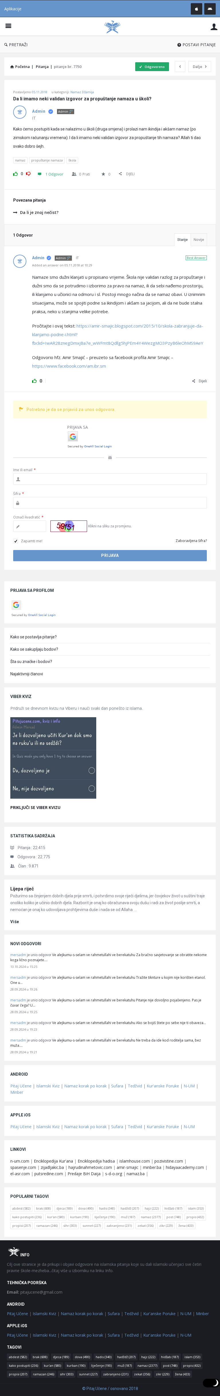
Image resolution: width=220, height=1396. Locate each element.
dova (85, 1208)
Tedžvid (135, 1086)
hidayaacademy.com (185, 1167)
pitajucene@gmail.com (34, 1292)
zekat (146, 1225)
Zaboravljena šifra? (191, 540)
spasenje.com (23, 1167)
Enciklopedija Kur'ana (53, 1161)
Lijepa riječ (22, 889)
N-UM (189, 1086)
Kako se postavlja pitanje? (33, 637)
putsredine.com (48, 1173)
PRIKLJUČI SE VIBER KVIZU (35, 807)
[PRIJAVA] (214, 26)
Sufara (117, 1086)
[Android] (210, 9)
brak (43, 1208)
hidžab (173, 1208)
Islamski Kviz (48, 1086)
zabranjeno (119, 1225)
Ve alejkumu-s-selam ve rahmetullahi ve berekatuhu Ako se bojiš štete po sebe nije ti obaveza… (129, 1022)
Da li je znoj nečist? (39, 212)
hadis (107, 1208)
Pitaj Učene (21, 1086)
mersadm (18, 954)
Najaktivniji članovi (26, 674)
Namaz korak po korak (85, 1086)
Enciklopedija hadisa (96, 1161)
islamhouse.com (134, 1161)
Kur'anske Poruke (163, 1086)
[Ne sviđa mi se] (28, 173)
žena (185, 1225)
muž (128, 1217)
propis (195, 1217)
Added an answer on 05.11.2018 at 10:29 (62, 265)
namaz (20, 160)
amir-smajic (127, 1167)
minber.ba (152, 1167)
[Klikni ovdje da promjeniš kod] (68, 526)
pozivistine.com (168, 1161)
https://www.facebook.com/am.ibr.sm (69, 366)
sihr (70, 1225)
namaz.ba (136, 1173)
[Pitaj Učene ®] (115, 26)
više (14, 921)
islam (196, 1208)
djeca (64, 1208)
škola (72, 160)
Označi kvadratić (28, 517)
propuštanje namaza (47, 160)
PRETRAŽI (18, 44)
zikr (166, 1225)
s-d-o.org (113, 1173)
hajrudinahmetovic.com (90, 1167)
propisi (21, 1225)
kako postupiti (27, 1217)
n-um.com (19, 1161)
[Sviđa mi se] (15, 173)
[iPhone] (196, 9)
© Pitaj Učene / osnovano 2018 (110, 1388)
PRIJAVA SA (77, 427)
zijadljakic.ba (52, 1167)
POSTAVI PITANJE (199, 44)
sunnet (91, 1225)
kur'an (55, 1217)
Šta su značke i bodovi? (31, 661)
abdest (21, 1208)
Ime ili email (24, 469)
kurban (79, 1217)
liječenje (105, 1217)
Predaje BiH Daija (84, 1173)
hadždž (130, 1208)
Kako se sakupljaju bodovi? (34, 649)
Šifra (18, 493)
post (173, 1217)
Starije (182, 239)
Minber (16, 1092)
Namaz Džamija (82, 92)
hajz (152, 1208)
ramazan (47, 1225)
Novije (199, 239)
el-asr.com (20, 1173)
